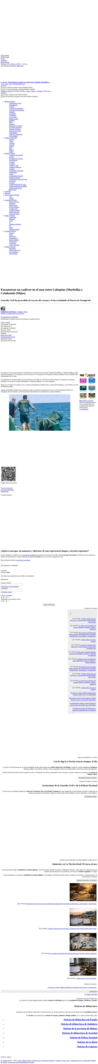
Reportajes (12, 248)
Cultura (11, 198)
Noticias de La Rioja (87, 1042)
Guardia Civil (13, 209)
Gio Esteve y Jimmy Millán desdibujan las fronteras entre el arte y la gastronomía (83, 693)
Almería (11, 139)
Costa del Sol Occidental (16, 110)
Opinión (7, 247)
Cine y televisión (14, 245)
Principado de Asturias (16, 158)
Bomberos (12, 203)
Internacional (12, 190)
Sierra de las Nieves (15, 131)
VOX (11, 221)
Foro (6, 84)
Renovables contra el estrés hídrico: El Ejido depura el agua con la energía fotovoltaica (82, 699)
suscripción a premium (23, 560)
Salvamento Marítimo (7, 490)
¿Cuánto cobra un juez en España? (86, 978)
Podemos (12, 219)
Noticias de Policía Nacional (83, 1037)
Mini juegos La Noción (86, 400)
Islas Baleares (13, 160)
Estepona (12, 112)
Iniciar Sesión (5, 62)
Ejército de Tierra (14, 214)
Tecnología (12, 243)
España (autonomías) (15, 188)
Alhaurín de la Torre (15, 103)
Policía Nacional (14, 207)
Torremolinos (13, 133)
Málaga (7, 101)
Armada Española (14, 210)
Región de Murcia (14, 177)
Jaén (10, 148)
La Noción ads (83, 409)
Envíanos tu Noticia (48, 1060)
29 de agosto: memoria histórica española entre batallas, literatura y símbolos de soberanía (82, 653)
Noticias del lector (14, 250)
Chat (2, 84)
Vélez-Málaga (13, 136)
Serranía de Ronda (14, 129)
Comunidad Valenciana (16, 171)
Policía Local (13, 205)
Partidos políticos (14, 229)
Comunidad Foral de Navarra (18, 179)
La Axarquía (13, 117)
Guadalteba (12, 115)
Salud (11, 235)
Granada (11, 145)
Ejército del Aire (14, 212)
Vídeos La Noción (6, 91)
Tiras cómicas (13, 254)
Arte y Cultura (9, 195)
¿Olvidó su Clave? (6, 592)
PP (10, 226)
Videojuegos (13, 241)
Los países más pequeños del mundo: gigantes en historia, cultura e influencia (84, 627)
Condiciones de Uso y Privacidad (80, 1060)
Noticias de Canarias (87, 1046)
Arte (10, 196)
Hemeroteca (47, 91)
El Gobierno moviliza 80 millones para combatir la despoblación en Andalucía (84, 709)
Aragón (11, 157)
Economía (8, 191)
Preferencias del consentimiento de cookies (21, 1062)
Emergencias (5, 491)
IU (10, 222)
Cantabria (12, 164)
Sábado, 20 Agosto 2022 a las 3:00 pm (12, 313)
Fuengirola (12, 113)
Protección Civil (14, 202)
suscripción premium (29, 555)
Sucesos (11, 233)
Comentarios (14, 317)
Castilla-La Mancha (15, 167)
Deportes (7, 193)
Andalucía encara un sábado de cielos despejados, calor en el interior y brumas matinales (84, 660)
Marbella (12, 120)
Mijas (11, 122)
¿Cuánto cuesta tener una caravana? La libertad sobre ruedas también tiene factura (83, 620)
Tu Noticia (39, 91)
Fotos (28, 91)
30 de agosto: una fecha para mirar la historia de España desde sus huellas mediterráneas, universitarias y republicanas (82, 634)
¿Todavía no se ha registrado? (10, 586)
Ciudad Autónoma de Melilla (18, 186)
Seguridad (8, 200)
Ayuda (19, 1060)
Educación (12, 236)
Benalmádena (13, 105)
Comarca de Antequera (16, 108)
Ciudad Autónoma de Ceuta (17, 184)
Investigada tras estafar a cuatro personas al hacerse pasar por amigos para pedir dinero (83, 704)
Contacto (58, 1060)
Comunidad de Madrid (16, 176)
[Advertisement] (49, 14)
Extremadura (13, 172)
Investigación (13, 238)
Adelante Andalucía (15, 224)
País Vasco (12, 181)
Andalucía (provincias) (16, 155)
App (10, 84)
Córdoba (11, 143)
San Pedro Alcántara (19, 91)
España (7, 153)
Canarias (11, 162)
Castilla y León (13, 165)
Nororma (12, 124)
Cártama (11, 107)
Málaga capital (13, 119)
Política (7, 215)
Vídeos (33, 91)
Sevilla (11, 152)
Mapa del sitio (26, 1060)
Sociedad (8, 231)
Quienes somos (36, 1060)
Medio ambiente (14, 240)
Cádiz (11, 141)
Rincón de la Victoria (15, 126)
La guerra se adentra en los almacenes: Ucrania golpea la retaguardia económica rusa (83, 646)
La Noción (4, 82)
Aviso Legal (65, 1060)
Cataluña (12, 169)
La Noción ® (5, 1060)
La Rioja (11, 183)
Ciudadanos (12, 217)
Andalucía (8, 138)
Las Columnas (13, 252)
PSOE (11, 228)
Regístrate (4, 60)
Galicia (11, 174)
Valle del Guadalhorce (16, 134)
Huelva (11, 146)
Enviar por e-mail (6, 335)
